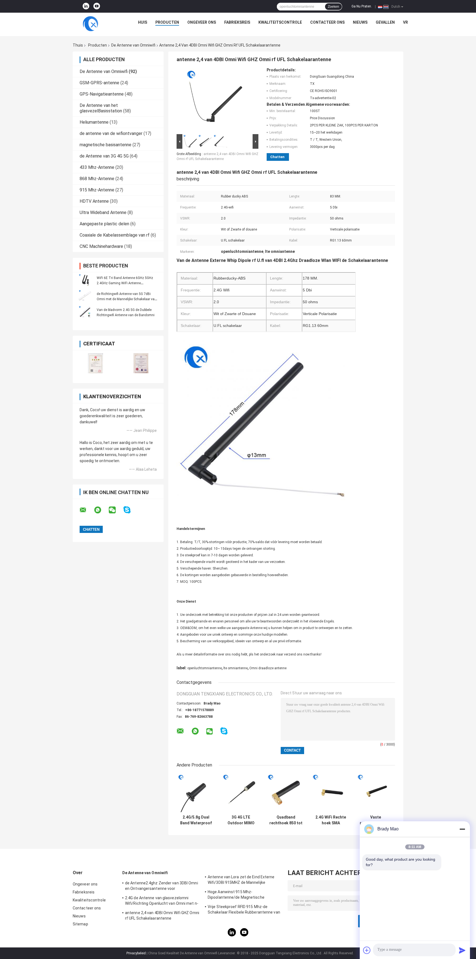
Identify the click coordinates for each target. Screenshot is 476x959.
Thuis (78, 45)
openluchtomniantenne (204, 668)
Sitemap (80, 924)
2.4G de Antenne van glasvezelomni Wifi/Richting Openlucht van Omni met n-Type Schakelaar (161, 901)
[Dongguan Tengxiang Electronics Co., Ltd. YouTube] (97, 6)
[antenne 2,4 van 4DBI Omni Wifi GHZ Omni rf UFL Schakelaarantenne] (215, 100)
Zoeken (333, 7)
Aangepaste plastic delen (104, 223)
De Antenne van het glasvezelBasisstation (101, 108)
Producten (167, 22)
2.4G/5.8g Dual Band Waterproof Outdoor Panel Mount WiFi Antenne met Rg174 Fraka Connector (196, 820)
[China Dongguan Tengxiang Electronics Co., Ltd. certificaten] (95, 363)
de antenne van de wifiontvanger (111, 133)
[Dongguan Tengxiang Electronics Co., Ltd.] (90, 23)
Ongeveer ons (201, 22)
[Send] (462, 950)
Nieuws (360, 22)
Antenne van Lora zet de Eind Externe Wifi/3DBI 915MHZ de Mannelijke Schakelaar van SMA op (241, 880)
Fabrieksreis (237, 22)
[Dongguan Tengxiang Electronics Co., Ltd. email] (86, 510)
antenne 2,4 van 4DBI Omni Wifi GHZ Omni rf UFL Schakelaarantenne (162, 915)
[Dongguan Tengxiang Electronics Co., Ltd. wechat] (116, 510)
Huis (142, 22)
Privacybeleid (136, 953)
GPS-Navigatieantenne (102, 94)
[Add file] (367, 950)
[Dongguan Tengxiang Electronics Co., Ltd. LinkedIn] (86, 6)
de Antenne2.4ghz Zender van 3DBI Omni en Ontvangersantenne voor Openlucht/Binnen (161, 886)
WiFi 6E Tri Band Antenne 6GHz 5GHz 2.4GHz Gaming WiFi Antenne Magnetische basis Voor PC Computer (125, 283)
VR (405, 22)
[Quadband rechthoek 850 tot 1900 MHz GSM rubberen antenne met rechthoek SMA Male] (285, 792)
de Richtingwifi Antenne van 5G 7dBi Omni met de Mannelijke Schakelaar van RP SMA (126, 299)
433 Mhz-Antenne (97, 167)
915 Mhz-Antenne (97, 190)
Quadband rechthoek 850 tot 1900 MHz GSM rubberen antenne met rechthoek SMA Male (285, 820)
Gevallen (385, 22)
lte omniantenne (235, 668)
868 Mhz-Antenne (97, 178)
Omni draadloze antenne (267, 668)
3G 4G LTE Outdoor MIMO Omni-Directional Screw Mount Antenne (241, 820)
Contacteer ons (327, 22)
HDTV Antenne (94, 201)
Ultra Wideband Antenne (103, 212)
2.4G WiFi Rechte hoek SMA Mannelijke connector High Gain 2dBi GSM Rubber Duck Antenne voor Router (330, 820)
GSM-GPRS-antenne (99, 82)
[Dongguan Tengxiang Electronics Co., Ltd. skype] (130, 510)
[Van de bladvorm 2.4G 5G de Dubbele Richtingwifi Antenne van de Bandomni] (85, 312)
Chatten (277, 157)
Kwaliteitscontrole (280, 22)
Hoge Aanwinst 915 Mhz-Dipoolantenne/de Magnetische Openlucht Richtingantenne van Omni (241, 895)
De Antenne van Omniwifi (133, 45)
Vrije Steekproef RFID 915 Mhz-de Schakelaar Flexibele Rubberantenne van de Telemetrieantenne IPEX (244, 910)
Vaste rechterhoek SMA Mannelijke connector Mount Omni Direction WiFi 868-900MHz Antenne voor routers (376, 820)
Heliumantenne (94, 122)
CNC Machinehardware (101, 246)
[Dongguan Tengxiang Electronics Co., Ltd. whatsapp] (101, 510)
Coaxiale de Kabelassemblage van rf (115, 235)
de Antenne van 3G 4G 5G (104, 156)
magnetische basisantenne (105, 144)
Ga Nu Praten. (361, 6)
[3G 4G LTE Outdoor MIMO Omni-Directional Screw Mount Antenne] (240, 792)
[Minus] (462, 829)
